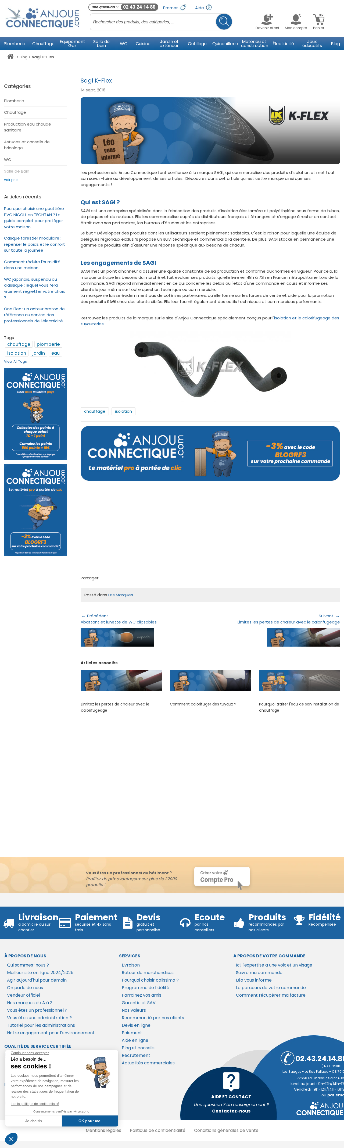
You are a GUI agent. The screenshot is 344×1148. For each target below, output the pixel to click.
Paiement (132, 1033)
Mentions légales (103, 1130)
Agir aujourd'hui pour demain (37, 980)
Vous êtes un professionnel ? (37, 1010)
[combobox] (161, 21)
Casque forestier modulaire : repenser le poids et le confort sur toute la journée (34, 244)
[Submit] (224, 21)
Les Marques (120, 595)
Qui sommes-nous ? (28, 965)
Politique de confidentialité (157, 1130)
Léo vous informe (254, 980)
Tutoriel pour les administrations (41, 1025)
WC (7, 159)
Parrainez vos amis (141, 995)
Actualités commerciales (148, 1063)
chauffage (94, 411)
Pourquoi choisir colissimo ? (150, 980)
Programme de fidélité (145, 988)
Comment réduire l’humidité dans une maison (32, 265)
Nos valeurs (134, 1010)
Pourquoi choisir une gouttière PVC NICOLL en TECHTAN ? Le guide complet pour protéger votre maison (34, 218)
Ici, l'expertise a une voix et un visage (274, 965)
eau (55, 353)
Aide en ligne (135, 1040)
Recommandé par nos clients (153, 1018)
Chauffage (15, 112)
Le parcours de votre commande (271, 988)
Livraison (131, 965)
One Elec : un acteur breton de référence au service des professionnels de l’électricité (34, 315)
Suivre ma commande (259, 972)
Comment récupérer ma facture (271, 995)
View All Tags (15, 361)
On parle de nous (25, 988)
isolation (123, 411)
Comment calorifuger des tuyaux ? (203, 704)
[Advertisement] (210, 527)
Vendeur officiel (23, 995)
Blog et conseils (138, 1048)
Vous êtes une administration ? (39, 1018)
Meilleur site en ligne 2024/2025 (40, 972)
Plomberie (14, 101)
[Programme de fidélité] (35, 414)
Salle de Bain (16, 171)
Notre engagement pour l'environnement (51, 1033)
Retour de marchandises (148, 972)
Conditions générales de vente (226, 1130)
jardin (39, 353)
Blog (23, 57)
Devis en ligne (136, 1025)
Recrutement (136, 1055)
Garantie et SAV (139, 1003)
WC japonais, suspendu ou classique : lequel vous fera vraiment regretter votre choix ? (34, 288)
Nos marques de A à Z (29, 1003)
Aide (200, 7)
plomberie (48, 344)
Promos (171, 7)
